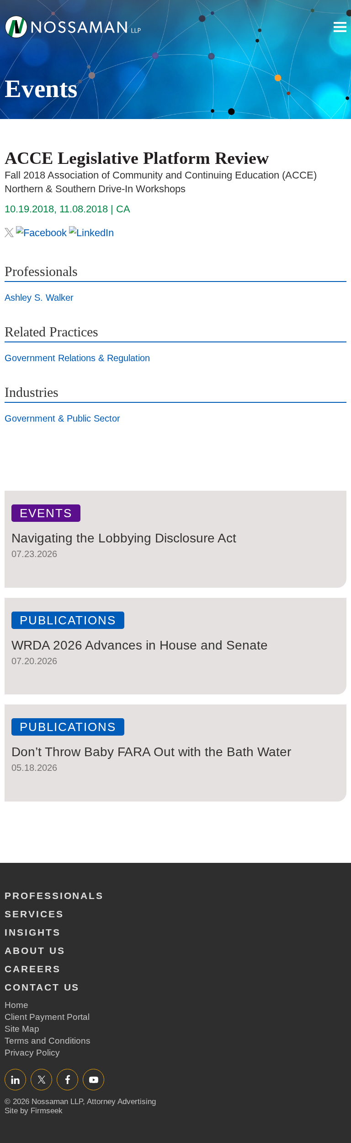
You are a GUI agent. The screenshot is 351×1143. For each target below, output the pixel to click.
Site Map (22, 1029)
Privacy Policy (32, 1052)
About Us (35, 950)
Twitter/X (41, 1079)
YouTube (93, 1079)
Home (16, 1005)
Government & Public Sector (62, 418)
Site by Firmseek (34, 1110)
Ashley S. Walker (39, 298)
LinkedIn (15, 1079)
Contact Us (42, 987)
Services (34, 914)
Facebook (67, 1079)
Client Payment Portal (47, 1017)
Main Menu (340, 27)
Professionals (54, 895)
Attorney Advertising (121, 1101)
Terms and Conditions (47, 1040)
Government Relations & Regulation (77, 358)
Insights (33, 932)
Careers (33, 969)
